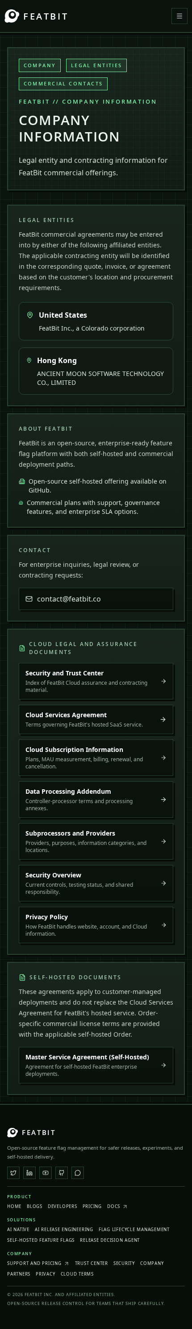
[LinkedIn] (29, 1173)
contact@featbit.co (69, 599)
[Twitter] (13, 1173)
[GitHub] (61, 1173)
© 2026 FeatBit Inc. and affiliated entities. (61, 1294)
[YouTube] (45, 1173)
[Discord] (77, 1173)
